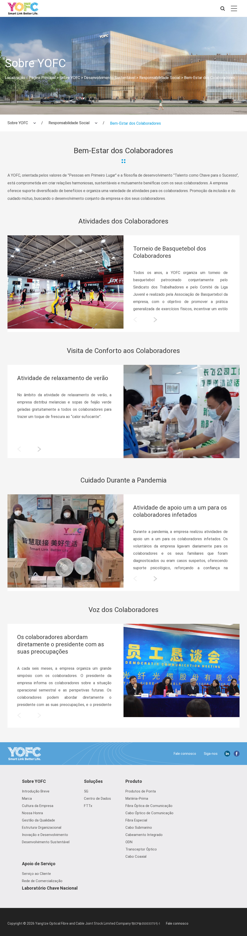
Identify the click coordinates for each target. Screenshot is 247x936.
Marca (27, 798)
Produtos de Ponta (140, 791)
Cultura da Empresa (37, 806)
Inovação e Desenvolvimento (45, 835)
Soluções (93, 781)
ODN (128, 842)
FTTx (88, 806)
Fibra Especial (136, 820)
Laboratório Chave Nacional (50, 888)
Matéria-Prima (136, 798)
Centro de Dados (97, 798)
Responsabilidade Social (159, 77)
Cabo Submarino (138, 827)
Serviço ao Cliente (36, 873)
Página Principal (42, 77)
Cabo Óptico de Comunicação (149, 813)
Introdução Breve (35, 791)
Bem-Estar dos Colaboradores (209, 77)
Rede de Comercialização (42, 881)
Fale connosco (185, 754)
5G (86, 791)
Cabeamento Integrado (144, 835)
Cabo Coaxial (135, 856)
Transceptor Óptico (141, 849)
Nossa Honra (32, 813)
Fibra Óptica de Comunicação (148, 806)
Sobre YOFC (70, 77)
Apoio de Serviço (38, 863)
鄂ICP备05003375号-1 (145, 923)
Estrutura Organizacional (41, 827)
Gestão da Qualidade (38, 820)
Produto (133, 781)
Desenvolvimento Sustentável (109, 77)
